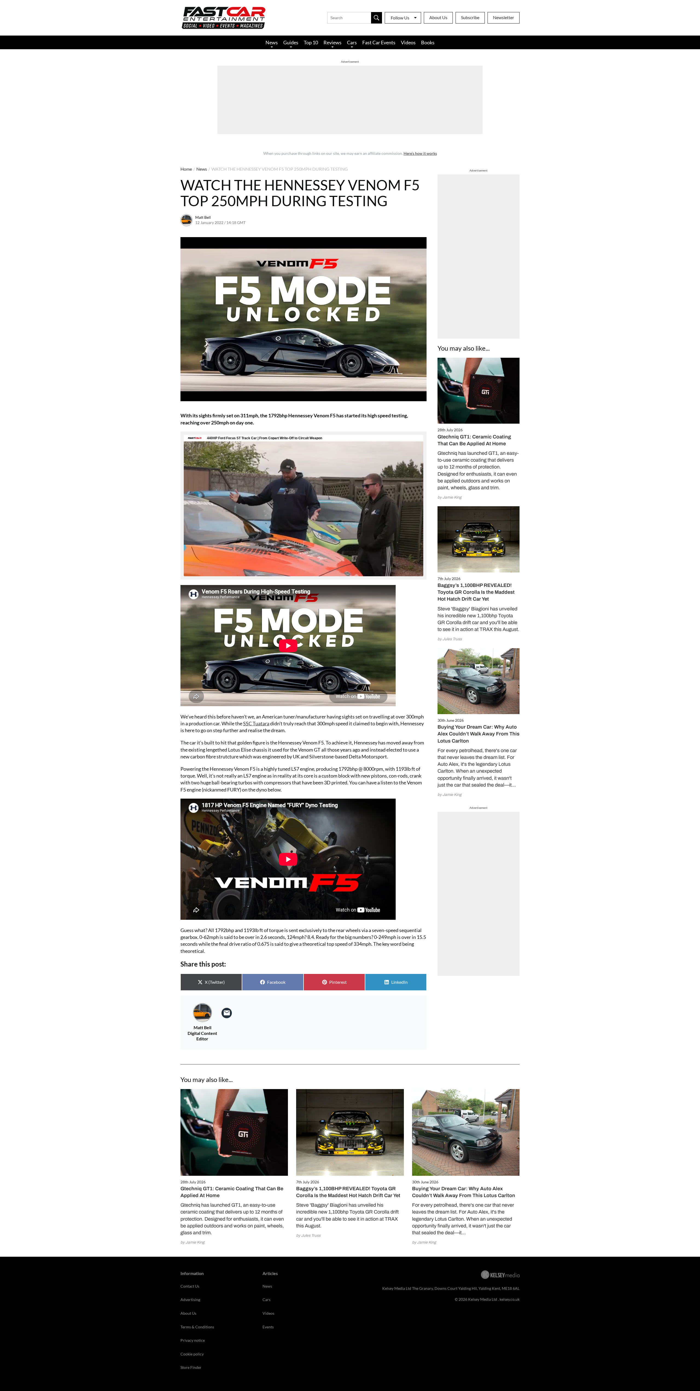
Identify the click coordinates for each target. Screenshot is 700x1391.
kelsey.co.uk (510, 1299)
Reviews (332, 42)
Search (376, 18)
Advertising (190, 1299)
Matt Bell (203, 217)
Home (186, 168)
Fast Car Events (378, 42)
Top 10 (311, 42)
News (272, 42)
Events (268, 1327)
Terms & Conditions (197, 1327)
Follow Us (400, 17)
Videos (408, 42)
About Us (438, 17)
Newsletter (503, 17)
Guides (290, 42)
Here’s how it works (420, 153)
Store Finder (191, 1367)
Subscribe (470, 17)
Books (427, 42)
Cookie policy (192, 1354)
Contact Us (189, 1286)
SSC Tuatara (256, 723)
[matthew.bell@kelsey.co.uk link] (226, 1013)
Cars (352, 42)
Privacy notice (192, 1340)
